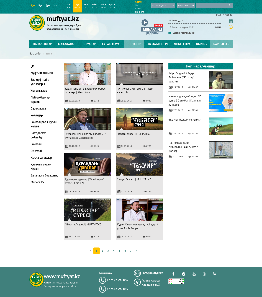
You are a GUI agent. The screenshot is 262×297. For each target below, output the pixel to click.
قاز (55, 5)
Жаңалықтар (42, 44)
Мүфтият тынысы (42, 73)
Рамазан (36, 144)
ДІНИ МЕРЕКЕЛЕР (183, 32)
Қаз (33, 5)
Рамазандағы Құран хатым (43, 124)
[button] (152, 19)
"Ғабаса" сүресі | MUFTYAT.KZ (133, 134)
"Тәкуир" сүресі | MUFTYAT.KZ (134, 179)
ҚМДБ (200, 44)
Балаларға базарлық (44, 175)
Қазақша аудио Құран (41, 166)
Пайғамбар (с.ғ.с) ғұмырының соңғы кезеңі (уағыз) (184, 147)
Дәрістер (134, 44)
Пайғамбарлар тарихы (40, 99)
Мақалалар (66, 44)
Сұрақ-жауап (111, 44)
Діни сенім (182, 44)
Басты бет (35, 53)
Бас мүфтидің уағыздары (39, 82)
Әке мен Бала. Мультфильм (184, 119)
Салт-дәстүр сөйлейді (38, 135)
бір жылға (138, 6)
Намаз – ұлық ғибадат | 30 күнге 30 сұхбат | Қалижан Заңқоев (185, 100)
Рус (40, 5)
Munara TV (37, 182)
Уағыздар (37, 115)
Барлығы (220, 44)
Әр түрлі (36, 151)
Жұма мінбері (157, 44)
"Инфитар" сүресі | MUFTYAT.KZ (83, 224)
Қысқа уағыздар (41, 158)
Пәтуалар (89, 44)
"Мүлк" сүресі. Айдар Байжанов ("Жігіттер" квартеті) (181, 77)
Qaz (48, 5)
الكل (33, 66)
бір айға (139, 11)
